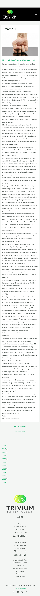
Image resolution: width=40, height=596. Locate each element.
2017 (4, 462)
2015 (4, 469)
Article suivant (20, 432)
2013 (4, 475)
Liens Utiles (20, 574)
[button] (20, 3)
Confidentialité (20, 576)
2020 (4, 452)
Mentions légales (20, 588)
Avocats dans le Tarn (20, 560)
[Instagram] (13, 592)
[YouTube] (18, 592)
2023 (4, 445)
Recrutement (20, 571)
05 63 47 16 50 (22, 532)
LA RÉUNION (20, 536)
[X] (26, 592)
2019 (4, 455)
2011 (4, 482)
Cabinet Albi (20, 565)
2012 (4, 479)
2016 (4, 465)
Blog (3, 60)
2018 (4, 459)
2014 (4, 472)
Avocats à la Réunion (20, 563)
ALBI (20, 517)
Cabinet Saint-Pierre (20, 568)
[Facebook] (22, 592)
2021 (4, 449)
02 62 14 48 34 (22, 551)
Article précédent (20, 426)
